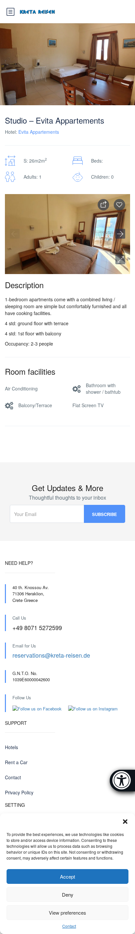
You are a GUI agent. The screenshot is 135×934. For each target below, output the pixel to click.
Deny (67, 894)
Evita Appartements (38, 132)
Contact (69, 926)
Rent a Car (16, 762)
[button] (125, 821)
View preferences (67, 912)
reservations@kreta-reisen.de (51, 655)
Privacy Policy (19, 792)
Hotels (11, 747)
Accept (67, 876)
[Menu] (10, 12)
